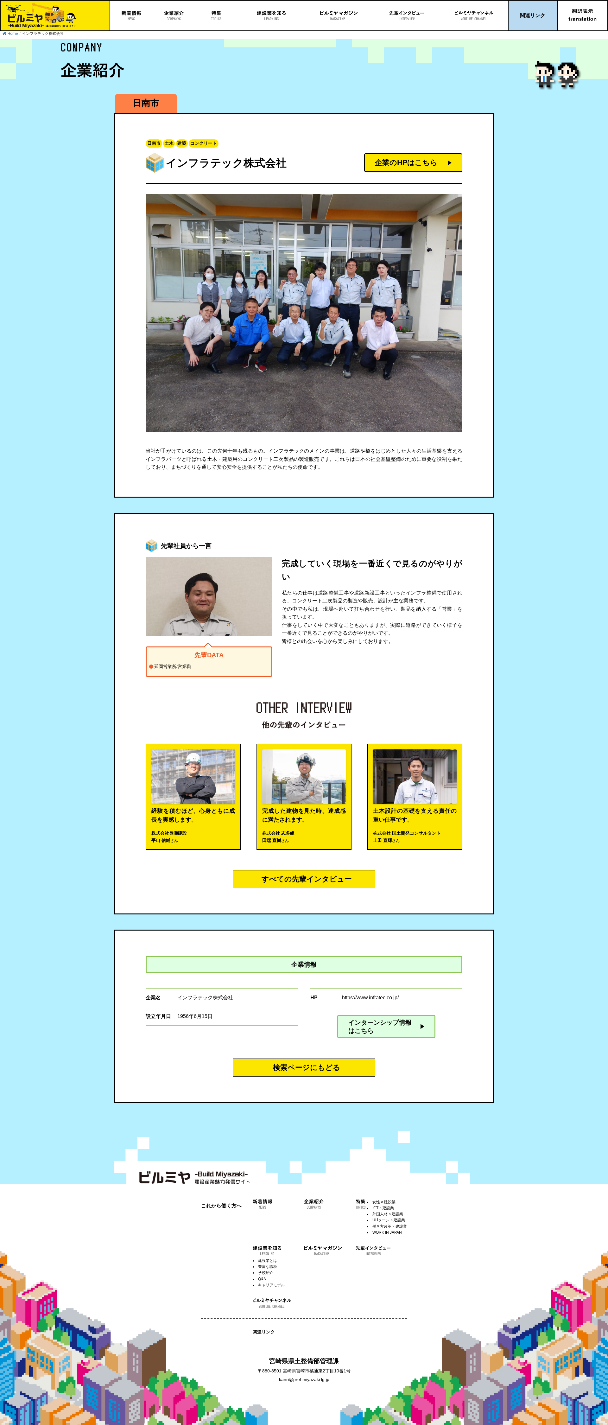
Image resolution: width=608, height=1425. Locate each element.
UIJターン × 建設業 (388, 1220)
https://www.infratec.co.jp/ (370, 997)
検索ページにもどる (306, 1067)
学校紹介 (265, 1272)
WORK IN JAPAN (387, 1232)
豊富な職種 (267, 1266)
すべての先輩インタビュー (307, 879)
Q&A (262, 1279)
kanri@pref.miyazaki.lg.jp (304, 1379)
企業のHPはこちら (406, 162)
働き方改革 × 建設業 (389, 1226)
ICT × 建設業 (383, 1208)
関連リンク (532, 15)
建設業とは (267, 1260)
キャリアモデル (271, 1285)
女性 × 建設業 (384, 1202)
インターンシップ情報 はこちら (380, 1026)
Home (13, 33)
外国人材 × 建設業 (387, 1214)
